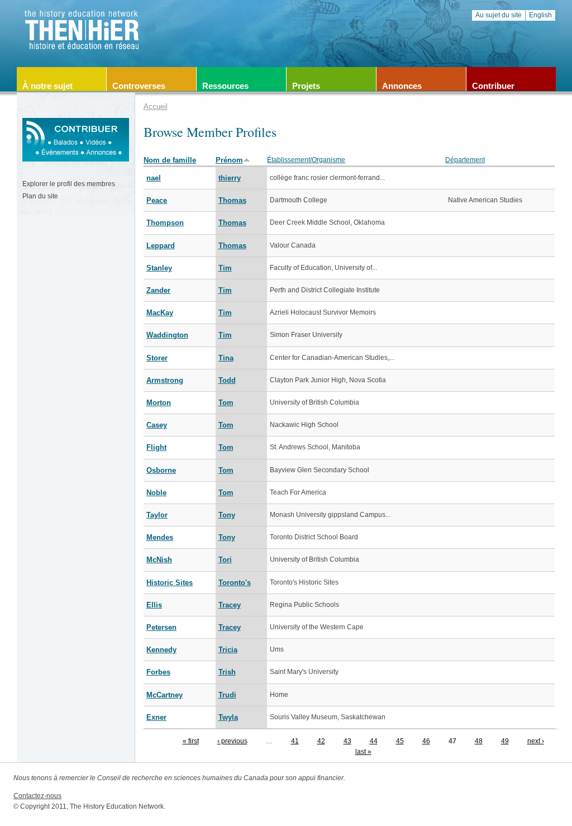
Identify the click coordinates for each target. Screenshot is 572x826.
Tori (225, 560)
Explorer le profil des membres (68, 184)
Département (465, 160)
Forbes (158, 672)
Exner (156, 717)
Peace (156, 200)
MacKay (159, 312)
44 (374, 741)
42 (321, 741)
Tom (225, 402)
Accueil (156, 106)
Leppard (160, 245)
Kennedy (161, 649)
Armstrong (164, 380)
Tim (225, 268)
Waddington (167, 335)
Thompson (165, 223)
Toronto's (234, 582)
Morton (158, 402)
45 (400, 741)
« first (191, 741)
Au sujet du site (498, 15)
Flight (156, 447)
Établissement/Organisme (306, 160)
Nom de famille (170, 160)
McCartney (164, 695)
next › (535, 741)
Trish (227, 672)
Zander (158, 290)
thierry (229, 178)
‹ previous (232, 741)
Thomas (232, 200)
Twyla (228, 717)
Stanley (159, 268)
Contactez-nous (37, 796)
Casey (156, 425)
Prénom (229, 160)
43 (347, 741)
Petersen (161, 627)
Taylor (157, 515)
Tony (226, 515)
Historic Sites (169, 582)
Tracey (229, 605)
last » (363, 752)
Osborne (161, 470)
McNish (159, 560)
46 (426, 741)
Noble (156, 492)
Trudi (227, 695)
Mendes (159, 537)
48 (479, 741)
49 (505, 741)
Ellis (154, 605)
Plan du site (40, 196)
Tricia (227, 649)
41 (295, 741)
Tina (225, 358)
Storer (157, 358)
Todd (227, 380)
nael (153, 178)
